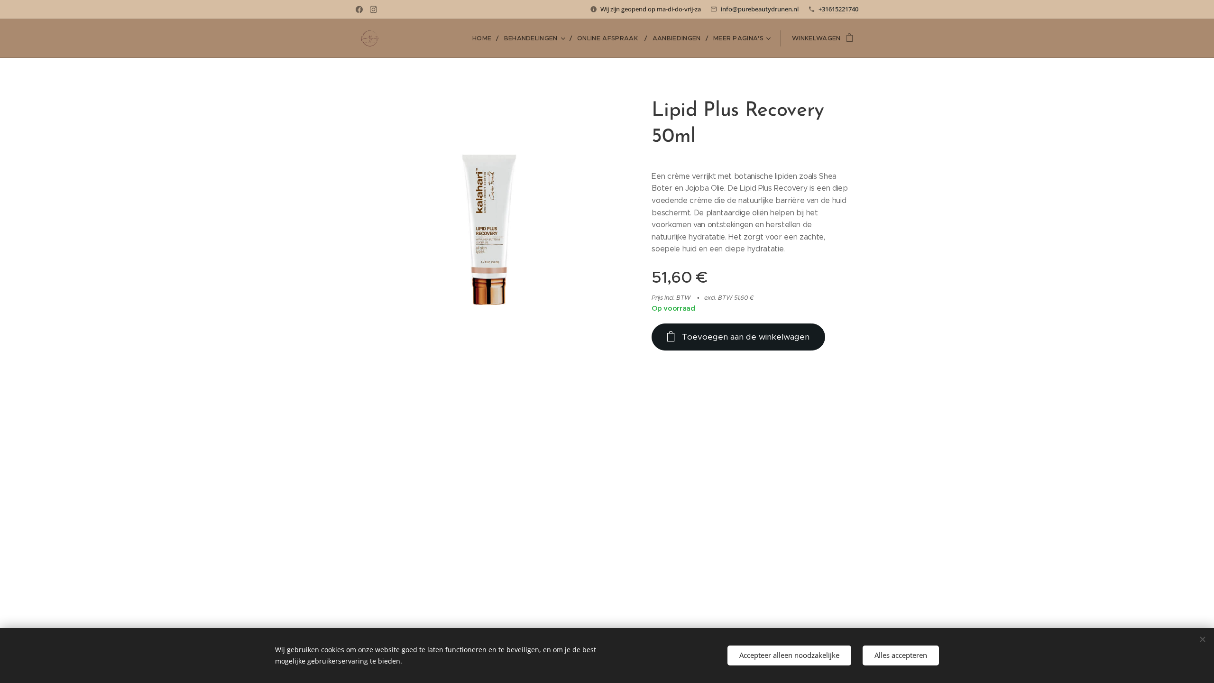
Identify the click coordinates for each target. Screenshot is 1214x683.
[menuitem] (484, 38)
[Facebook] (359, 9)
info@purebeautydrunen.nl (760, 9)
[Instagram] (373, 9)
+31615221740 (838, 9)
